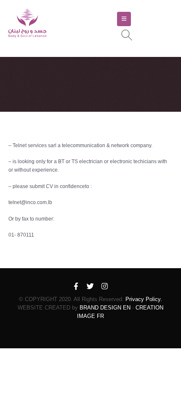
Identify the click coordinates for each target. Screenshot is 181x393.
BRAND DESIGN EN (105, 307)
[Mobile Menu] (124, 19)
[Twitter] (90, 286)
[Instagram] (104, 286)
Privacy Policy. (143, 299)
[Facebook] (76, 286)
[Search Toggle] (126, 35)
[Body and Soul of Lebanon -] (27, 23)
